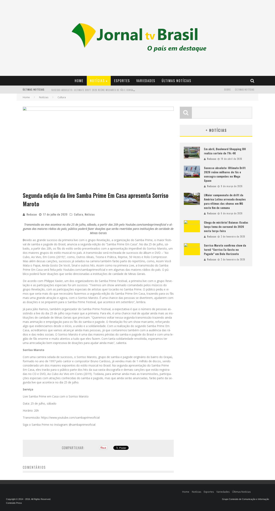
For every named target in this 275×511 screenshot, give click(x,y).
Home (79, 80)
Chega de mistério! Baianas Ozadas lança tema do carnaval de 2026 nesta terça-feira (226, 226)
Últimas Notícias (176, 80)
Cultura (78, 214)
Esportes (122, 80)
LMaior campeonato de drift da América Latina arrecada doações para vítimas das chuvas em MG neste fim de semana (225, 201)
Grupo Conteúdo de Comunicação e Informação (245, 499)
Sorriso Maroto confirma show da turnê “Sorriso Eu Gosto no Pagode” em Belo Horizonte (225, 249)
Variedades (145, 80)
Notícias (97, 80)
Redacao (32, 214)
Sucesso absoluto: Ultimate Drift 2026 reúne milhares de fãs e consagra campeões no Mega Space (108, 90)
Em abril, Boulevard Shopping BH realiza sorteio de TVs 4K (225, 151)
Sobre (227, 89)
